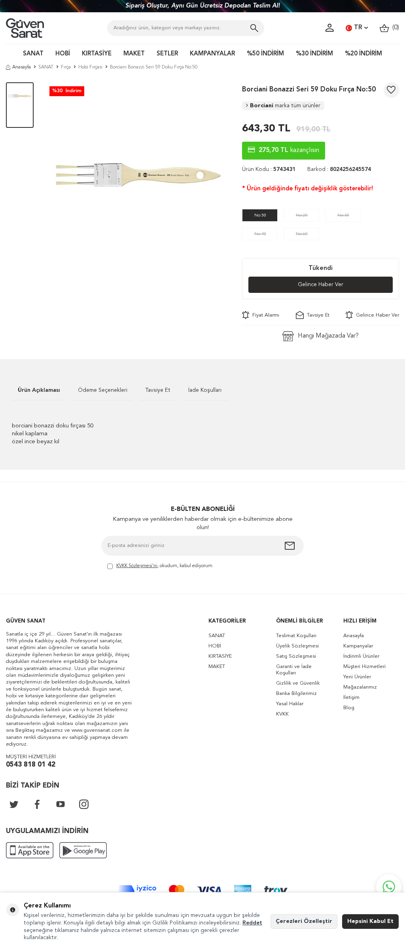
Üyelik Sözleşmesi (297, 646)
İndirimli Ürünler (361, 656)
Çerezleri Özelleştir (304, 921)
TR (358, 28)
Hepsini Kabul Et (370, 921)
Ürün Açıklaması (39, 390)
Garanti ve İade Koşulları (294, 670)
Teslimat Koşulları (296, 635)
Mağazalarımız (360, 687)
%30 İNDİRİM (314, 54)
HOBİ (62, 54)
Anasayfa (21, 67)
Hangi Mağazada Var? (328, 336)
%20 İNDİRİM (363, 54)
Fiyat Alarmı (264, 315)
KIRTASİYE (97, 54)
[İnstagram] (84, 804)
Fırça (66, 67)
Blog (348, 707)
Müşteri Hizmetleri (364, 666)
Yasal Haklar (289, 703)
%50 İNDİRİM (265, 54)
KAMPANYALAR (212, 54)
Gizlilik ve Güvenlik (298, 683)
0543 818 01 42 (30, 764)
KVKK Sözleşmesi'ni (136, 566)
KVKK (282, 714)
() (394, 28)
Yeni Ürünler (357, 677)
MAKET (134, 54)
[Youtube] (60, 804)
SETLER (167, 54)
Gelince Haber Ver (320, 284)
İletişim (351, 697)
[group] (138, 175)
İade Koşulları (204, 390)
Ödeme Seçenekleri (102, 390)
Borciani (285, 105)
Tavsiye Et (316, 315)
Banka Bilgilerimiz (296, 693)
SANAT (33, 54)
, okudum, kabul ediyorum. (165, 566)
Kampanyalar (358, 646)
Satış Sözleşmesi (296, 656)
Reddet (252, 923)
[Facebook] (37, 804)
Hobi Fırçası (90, 67)
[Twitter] (14, 804)
